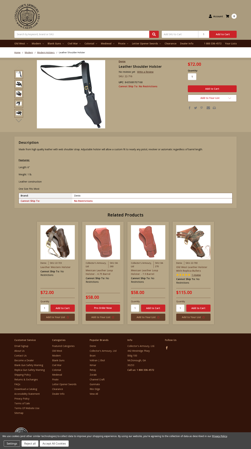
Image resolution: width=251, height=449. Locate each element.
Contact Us (20, 355)
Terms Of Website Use (26, 408)
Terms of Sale (22, 403)
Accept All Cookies (54, 443)
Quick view (58, 242)
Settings (12, 443)
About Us (19, 350)
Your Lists (231, 43)
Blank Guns (55, 43)
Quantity (44, 301)
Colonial (90, 43)
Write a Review (145, 71)
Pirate (122, 43)
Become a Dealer (24, 360)
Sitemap (18, 413)
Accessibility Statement (27, 393)
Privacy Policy (21, 398)
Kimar (93, 365)
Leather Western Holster (55, 267)
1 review (196, 275)
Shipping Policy (22, 374)
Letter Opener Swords (145, 43)
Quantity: (193, 70)
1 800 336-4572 (212, 43)
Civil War (73, 43)
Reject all (30, 443)
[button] (236, 428)
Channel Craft (97, 379)
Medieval (106, 43)
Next (19, 120)
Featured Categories (63, 346)
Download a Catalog (25, 389)
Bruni (92, 355)
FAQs (17, 384)
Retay (93, 369)
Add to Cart (223, 34)
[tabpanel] (57, 273)
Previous (19, 68)
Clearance (170, 43)
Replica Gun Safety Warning (29, 369)
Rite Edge (95, 389)
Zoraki (93, 374)
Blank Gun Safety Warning (28, 365)
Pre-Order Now (103, 308)
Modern (37, 43)
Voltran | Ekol (97, 360)
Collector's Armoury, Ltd (103, 350)
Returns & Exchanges (26, 379)
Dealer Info (186, 43)
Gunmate (95, 384)
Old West (20, 43)
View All (94, 393)
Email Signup (21, 346)
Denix (93, 346)
